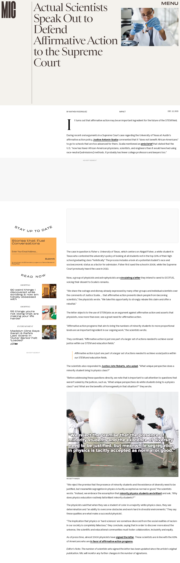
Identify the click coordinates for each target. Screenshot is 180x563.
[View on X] (122, 225)
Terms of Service (47, 262)
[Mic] (9, 9)
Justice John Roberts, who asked (120, 366)
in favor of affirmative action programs (111, 541)
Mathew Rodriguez (78, 112)
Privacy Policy (16, 264)
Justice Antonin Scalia (105, 139)
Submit (50, 258)
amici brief (146, 144)
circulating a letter (130, 277)
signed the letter (125, 537)
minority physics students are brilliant (141, 493)
